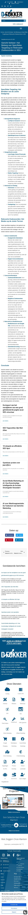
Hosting (7, 693)
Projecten (3, 882)
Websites (14, 703)
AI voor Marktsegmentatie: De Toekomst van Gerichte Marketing (13, 505)
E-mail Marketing (21, 756)
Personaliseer (14, 908)
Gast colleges (22, 778)
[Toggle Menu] (21, 28)
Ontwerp (5, 703)
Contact (2, 888)
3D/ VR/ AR (14, 778)
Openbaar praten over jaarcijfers (10, 612)
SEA (21, 713)
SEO (7, 713)
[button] (9, 535)
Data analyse (5, 723)
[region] (14, 903)
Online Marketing (7, 733)
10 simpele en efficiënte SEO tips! (10, 599)
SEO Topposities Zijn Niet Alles (9, 586)
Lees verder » (6, 420)
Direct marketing (7, 756)
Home (2, 32)
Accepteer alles (14, 904)
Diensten (3, 879)
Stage (2, 885)
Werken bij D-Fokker (5, 890)
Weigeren (14, 912)
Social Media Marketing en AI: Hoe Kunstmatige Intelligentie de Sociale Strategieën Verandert (11, 626)
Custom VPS (21, 693)
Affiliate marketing (20, 733)
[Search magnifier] (25, 21)
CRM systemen (22, 722)
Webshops (22, 703)
